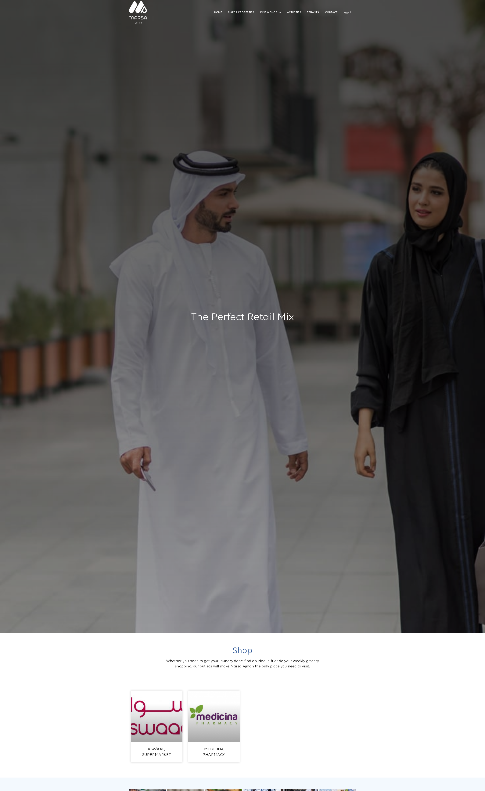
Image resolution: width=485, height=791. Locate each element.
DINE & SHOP (268, 12)
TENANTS (313, 12)
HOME (218, 12)
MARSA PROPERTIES (241, 12)
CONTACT (331, 12)
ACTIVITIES (294, 12)
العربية (347, 12)
